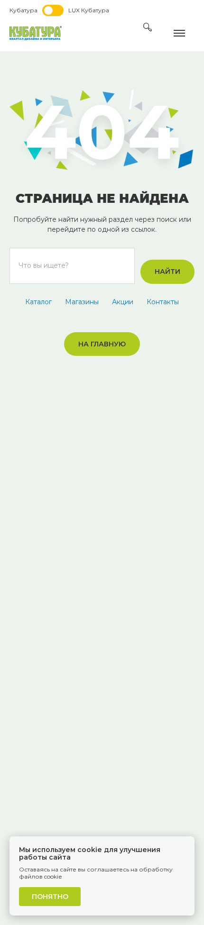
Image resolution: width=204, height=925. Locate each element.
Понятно (50, 896)
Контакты (163, 302)
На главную (102, 344)
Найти (167, 271)
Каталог (38, 302)
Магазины (82, 302)
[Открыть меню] (184, 33)
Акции (122, 302)
